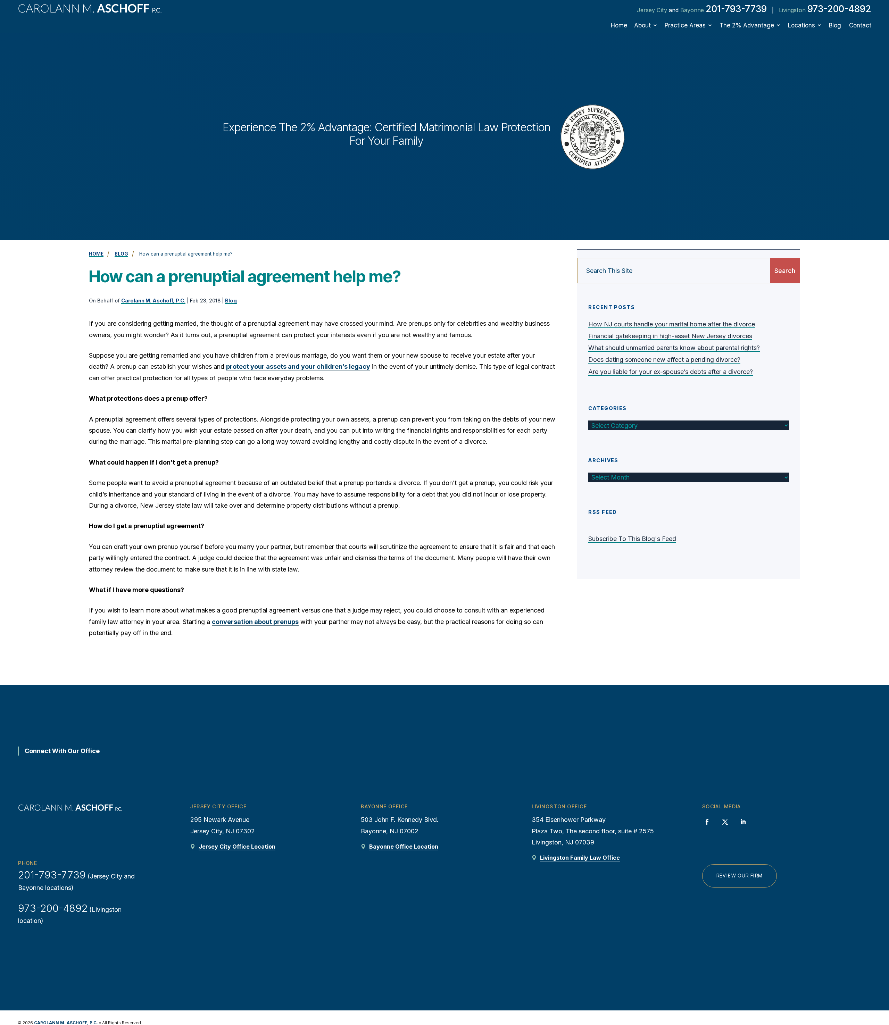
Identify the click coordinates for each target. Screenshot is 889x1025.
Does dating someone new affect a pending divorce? (664, 359)
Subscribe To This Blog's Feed (632, 538)
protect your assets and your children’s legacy (298, 366)
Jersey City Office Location (237, 846)
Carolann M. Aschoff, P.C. (153, 300)
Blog (835, 25)
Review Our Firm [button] (739, 875)
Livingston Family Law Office (580, 857)
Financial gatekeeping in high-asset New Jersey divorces (670, 336)
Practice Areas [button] (685, 25)
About (642, 25)
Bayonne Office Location (403, 846)
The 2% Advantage (747, 25)
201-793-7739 (736, 8)
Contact (860, 25)
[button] (878, 971)
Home (619, 25)
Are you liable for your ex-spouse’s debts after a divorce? (670, 371)
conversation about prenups (255, 621)
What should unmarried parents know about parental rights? (674, 347)
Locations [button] (801, 25)
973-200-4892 (839, 8)
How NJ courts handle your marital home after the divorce (671, 324)
